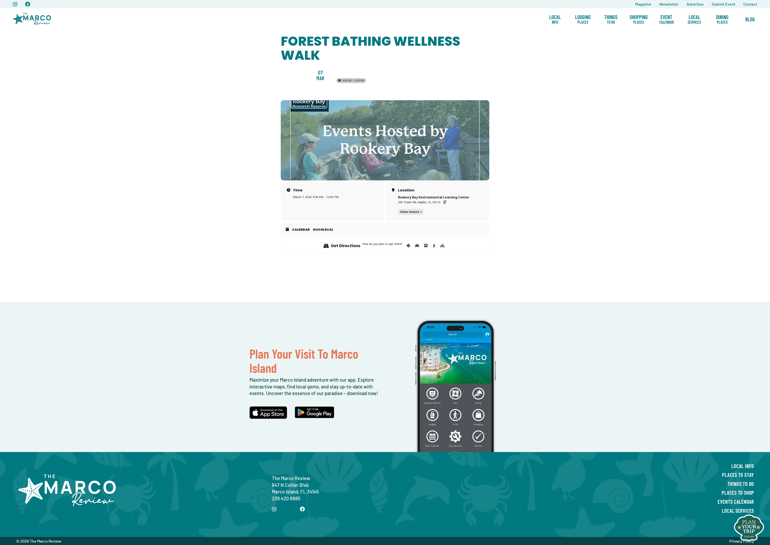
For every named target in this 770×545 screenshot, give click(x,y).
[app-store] (268, 409)
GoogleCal (323, 230)
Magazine (643, 4)
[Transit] (426, 246)
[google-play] (314, 409)
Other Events (409, 212)
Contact (750, 4)
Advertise (695, 4)
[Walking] (434, 246)
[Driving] (417, 246)
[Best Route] (408, 246)
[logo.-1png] (32, 10)
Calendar (301, 230)
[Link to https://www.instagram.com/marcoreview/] (15, 4)
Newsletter (669, 4)
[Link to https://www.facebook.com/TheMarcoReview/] (27, 4)
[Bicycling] (442, 246)
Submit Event (723, 4)
